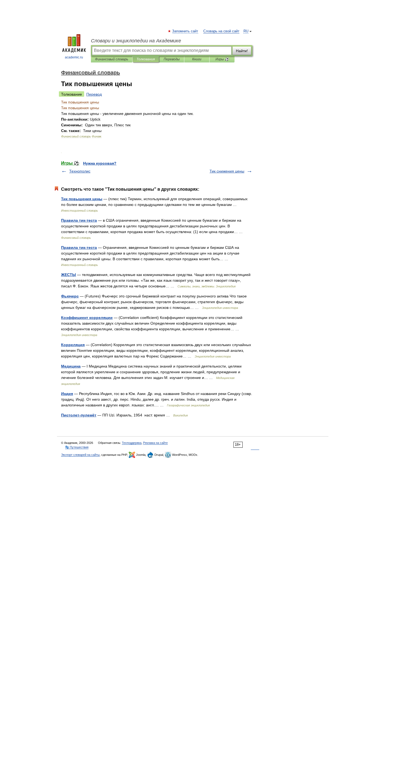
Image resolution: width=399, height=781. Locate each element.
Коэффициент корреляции (87, 317)
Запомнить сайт (185, 31)
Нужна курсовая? (99, 163)
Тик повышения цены (81, 199)
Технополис (79, 171)
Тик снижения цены (227, 171)
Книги (196, 59)
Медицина (71, 366)
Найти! (242, 51)
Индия (67, 393)
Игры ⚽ (222, 59)
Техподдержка (131, 442)
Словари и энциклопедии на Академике (136, 40)
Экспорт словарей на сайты (80, 454)
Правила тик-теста (79, 220)
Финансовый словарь (111, 59)
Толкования (146, 59)
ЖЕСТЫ (68, 274)
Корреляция (73, 345)
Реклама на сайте (155, 442)
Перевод (94, 94)
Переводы (172, 59)
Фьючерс (70, 296)
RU (245, 31)
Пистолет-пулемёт (78, 415)
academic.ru (74, 57)
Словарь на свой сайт (221, 31)
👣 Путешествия (76, 447)
